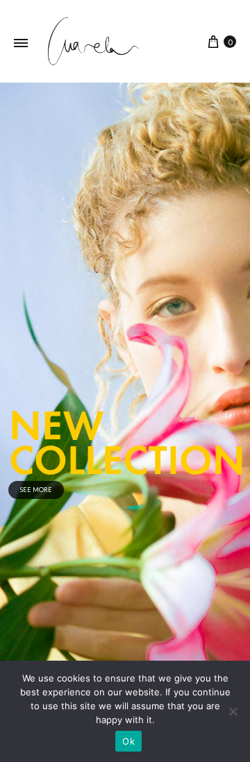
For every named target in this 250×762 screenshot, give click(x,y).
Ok (128, 741)
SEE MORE (36, 489)
